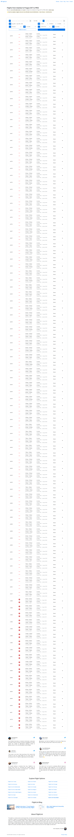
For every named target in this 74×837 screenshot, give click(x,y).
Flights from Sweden (32, 797)
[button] (30, 21)
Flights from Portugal (52, 784)
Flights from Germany (12, 784)
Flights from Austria (32, 792)
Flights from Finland (52, 789)
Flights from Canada (32, 786)
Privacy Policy (64, 834)
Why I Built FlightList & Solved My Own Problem (55, 807)
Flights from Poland (32, 781)
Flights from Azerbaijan (13, 797)
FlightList (4, 1)
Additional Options (22, 29)
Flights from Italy (31, 784)
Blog (64, 1)
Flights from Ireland (52, 792)
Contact (71, 1)
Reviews (57, 1)
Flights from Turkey (12, 781)
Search (51, 29)
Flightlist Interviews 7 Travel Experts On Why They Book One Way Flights (25, 807)
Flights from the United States (14, 789)
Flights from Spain (12, 794)
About (61, 1)
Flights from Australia (52, 781)
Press (67, 1)
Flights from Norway (52, 786)
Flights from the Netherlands (14, 786)
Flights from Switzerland (33, 794)
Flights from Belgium (32, 789)
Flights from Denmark (52, 794)
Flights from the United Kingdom (14, 792)
